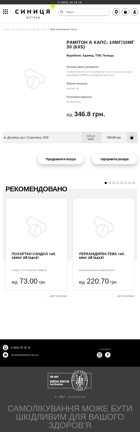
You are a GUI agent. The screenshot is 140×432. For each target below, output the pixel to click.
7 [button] (130, 183)
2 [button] (110, 183)
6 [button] (126, 183)
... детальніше (57, 296)
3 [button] (114, 183)
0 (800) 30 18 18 (70, 2)
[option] (36, 247)
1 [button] (106, 183)
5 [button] (122, 183)
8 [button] (134, 183)
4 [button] (118, 183)
